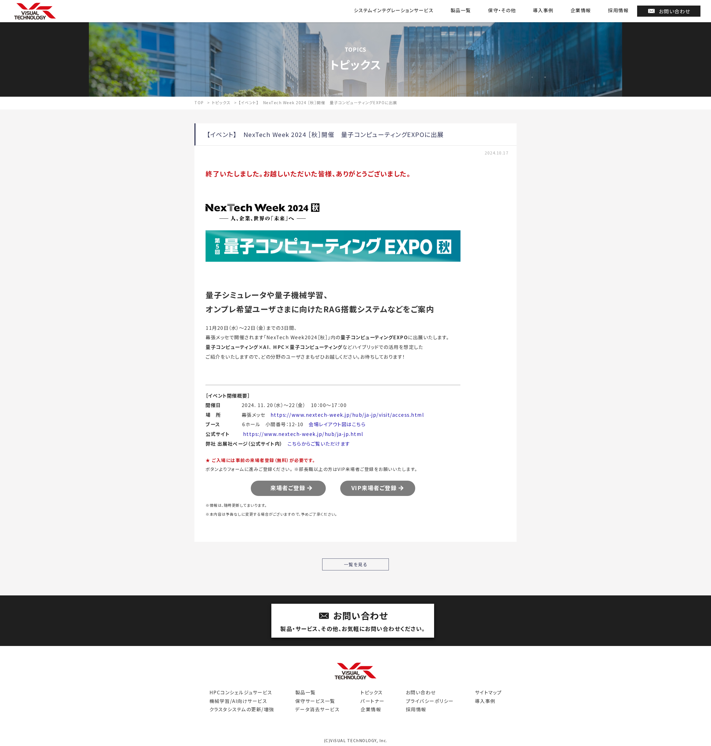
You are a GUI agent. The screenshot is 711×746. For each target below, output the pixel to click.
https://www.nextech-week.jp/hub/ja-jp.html (303, 433)
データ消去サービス (317, 709)
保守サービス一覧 (315, 700)
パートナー (372, 700)
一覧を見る (355, 564)
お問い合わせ (674, 11)
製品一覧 (460, 10)
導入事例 (543, 10)
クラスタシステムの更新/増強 (241, 709)
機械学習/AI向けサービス (238, 700)
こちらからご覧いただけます (318, 443)
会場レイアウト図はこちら (337, 424)
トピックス (371, 692)
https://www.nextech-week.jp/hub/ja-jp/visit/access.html (347, 414)
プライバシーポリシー (430, 700)
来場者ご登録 (285, 488)
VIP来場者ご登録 (375, 488)
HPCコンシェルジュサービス (240, 692)
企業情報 (580, 10)
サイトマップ (488, 692)
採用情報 (618, 10)
